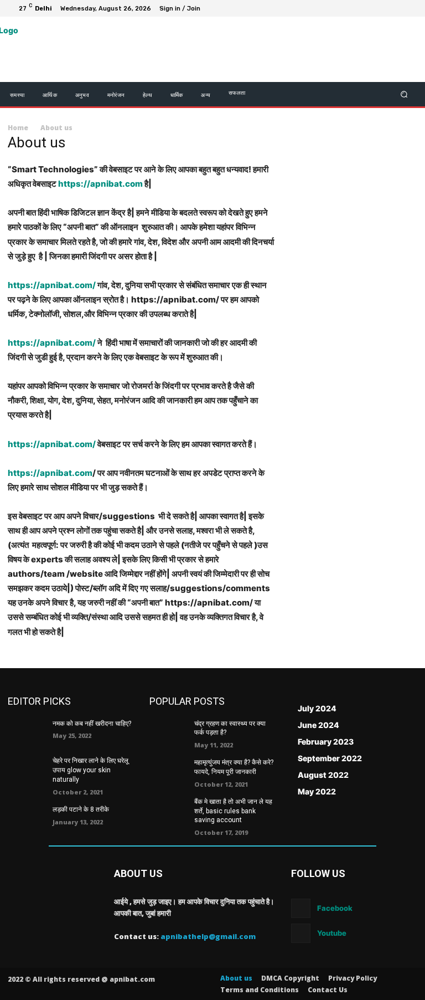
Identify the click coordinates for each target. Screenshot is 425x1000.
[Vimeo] (395, 8)
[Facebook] (355, 8)
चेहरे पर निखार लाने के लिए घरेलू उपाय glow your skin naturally (90, 770)
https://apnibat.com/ (52, 285)
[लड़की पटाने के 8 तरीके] (26, 818)
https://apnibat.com (100, 183)
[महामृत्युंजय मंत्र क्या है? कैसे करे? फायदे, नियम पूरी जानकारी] (168, 771)
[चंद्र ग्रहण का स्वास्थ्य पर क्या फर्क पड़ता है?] (168, 732)
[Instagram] (368, 8)
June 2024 (318, 725)
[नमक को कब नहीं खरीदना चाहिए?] (26, 732)
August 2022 (323, 775)
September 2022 (330, 758)
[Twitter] (381, 8)
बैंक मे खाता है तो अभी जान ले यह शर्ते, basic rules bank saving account (233, 811)
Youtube (331, 933)
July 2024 (317, 708)
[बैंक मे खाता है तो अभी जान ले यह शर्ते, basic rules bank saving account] (168, 810)
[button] (404, 94)
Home (18, 127)
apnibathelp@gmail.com (208, 936)
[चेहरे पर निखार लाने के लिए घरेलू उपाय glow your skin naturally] (26, 769)
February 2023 (326, 741)
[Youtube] (408, 8)
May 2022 (317, 791)
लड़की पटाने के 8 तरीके (81, 809)
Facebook (335, 908)
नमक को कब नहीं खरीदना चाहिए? (92, 723)
